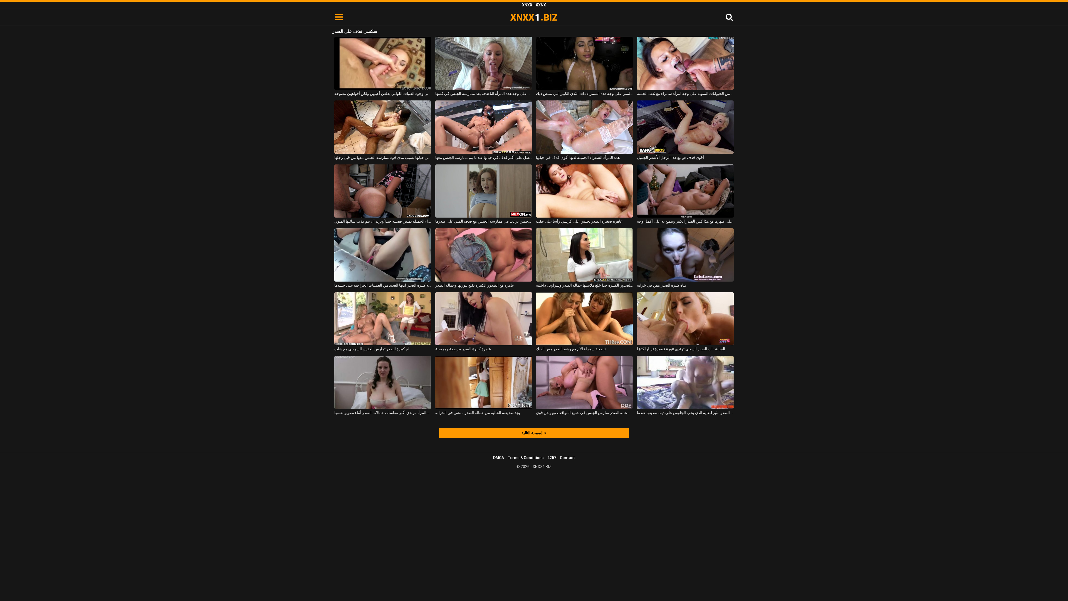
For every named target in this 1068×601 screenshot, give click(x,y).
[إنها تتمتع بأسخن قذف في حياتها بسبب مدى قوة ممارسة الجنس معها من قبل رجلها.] (382, 127)
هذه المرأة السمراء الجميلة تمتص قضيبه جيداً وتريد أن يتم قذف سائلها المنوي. (382, 221)
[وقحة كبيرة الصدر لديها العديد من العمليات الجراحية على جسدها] (382, 254)
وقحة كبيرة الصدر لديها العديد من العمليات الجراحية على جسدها (382, 285)
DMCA (498, 457)
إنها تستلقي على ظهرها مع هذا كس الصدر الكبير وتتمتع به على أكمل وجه (685, 221)
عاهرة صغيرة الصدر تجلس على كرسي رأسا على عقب (579, 221)
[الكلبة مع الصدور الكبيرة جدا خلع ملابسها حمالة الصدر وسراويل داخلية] (584, 254)
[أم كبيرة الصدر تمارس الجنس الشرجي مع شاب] (382, 318)
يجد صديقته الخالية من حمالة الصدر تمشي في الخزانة (477, 412)
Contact (567, 457)
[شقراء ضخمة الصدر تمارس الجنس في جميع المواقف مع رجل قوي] (584, 382)
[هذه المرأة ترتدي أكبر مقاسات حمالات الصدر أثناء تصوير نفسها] (382, 382)
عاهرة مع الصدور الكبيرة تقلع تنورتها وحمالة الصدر (474, 285)
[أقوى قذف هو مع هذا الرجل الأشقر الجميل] (685, 127)
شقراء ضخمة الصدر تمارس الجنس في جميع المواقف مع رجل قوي (584, 412)
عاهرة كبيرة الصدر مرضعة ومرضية (463, 349)
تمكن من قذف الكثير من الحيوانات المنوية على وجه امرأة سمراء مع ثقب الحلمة (685, 93)
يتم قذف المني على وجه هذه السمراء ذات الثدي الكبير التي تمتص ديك (584, 93)
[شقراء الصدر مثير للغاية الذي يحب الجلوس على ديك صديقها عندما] (685, 382)
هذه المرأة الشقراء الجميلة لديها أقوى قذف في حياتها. (578, 157)
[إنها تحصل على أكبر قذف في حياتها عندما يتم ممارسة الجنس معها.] (483, 127)
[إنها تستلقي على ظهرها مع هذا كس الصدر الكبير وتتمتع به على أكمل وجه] (685, 191)
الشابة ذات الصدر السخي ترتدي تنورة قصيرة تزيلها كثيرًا (681, 349)
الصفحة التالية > (534, 433)
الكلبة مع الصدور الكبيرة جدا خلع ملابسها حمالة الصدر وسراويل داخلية (584, 285)
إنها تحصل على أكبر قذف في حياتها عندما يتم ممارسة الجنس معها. (483, 157)
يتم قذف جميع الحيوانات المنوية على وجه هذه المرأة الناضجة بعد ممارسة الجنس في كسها (483, 93)
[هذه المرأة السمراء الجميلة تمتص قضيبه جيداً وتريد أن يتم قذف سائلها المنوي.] (382, 191)
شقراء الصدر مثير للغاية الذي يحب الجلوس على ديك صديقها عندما (685, 412)
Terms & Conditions (526, 457)
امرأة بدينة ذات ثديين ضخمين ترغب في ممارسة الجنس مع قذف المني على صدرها (483, 221)
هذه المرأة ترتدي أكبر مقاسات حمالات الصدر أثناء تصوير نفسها (382, 412)
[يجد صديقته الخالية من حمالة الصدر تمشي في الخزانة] (483, 382)
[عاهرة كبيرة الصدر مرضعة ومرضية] (483, 318)
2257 (551, 457)
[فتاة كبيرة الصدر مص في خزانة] (685, 254)
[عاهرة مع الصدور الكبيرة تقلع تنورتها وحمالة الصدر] (483, 254)
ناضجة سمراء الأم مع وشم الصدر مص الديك (571, 349)
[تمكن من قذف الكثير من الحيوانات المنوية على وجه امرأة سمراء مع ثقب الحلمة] (685, 63)
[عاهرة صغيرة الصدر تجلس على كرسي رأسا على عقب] (584, 191)
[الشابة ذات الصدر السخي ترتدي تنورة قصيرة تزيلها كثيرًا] (685, 318)
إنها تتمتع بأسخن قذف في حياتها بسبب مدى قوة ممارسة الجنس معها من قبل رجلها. (382, 157)
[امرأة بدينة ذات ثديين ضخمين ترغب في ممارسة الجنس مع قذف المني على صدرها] (483, 191)
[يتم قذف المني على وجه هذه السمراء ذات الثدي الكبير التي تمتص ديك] (584, 63)
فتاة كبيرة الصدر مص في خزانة (661, 285)
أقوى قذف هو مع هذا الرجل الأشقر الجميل (670, 157)
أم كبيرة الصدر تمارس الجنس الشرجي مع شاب (371, 349)
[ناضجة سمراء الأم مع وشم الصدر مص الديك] (584, 318)
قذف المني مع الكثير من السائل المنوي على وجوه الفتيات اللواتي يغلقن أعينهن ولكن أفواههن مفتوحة (382, 93)
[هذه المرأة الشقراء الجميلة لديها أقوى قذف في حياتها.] (584, 127)
